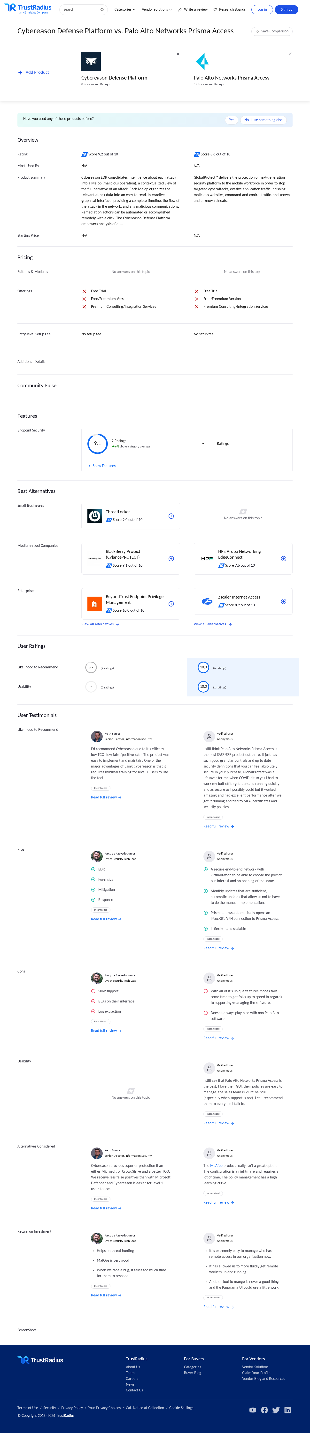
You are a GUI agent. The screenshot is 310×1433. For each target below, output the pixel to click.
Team (130, 1373)
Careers (132, 1379)
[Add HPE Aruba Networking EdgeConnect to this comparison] (284, 559)
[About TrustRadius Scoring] (84, 154)
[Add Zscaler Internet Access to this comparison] (284, 601)
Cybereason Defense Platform (114, 78)
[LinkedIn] (288, 1410)
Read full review (104, 797)
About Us (133, 1367)
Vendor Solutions (255, 1367)
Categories (123, 10)
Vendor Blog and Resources (263, 1379)
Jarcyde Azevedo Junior (120, 853)
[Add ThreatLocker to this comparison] (171, 516)
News (130, 1385)
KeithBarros (112, 733)
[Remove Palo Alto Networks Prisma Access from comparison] (290, 54)
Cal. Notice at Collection (145, 1408)
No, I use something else (263, 120)
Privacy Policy (72, 1408)
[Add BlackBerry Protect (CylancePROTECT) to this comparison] (171, 559)
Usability (24, 687)
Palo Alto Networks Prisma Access (231, 78)
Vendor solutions (155, 10)
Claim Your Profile (256, 1373)
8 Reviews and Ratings (95, 84)
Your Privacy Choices (104, 1408)
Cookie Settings (181, 1408)
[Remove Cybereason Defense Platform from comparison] (178, 54)
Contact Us (134, 1390)
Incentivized (100, 788)
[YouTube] (253, 1410)
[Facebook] (264, 1410)
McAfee (216, 1166)
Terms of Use (27, 1408)
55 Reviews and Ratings (209, 84)
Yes (231, 120)
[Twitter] (276, 1410)
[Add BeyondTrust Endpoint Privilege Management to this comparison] (171, 604)
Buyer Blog (192, 1373)
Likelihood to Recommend (37, 667)
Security (49, 1408)
